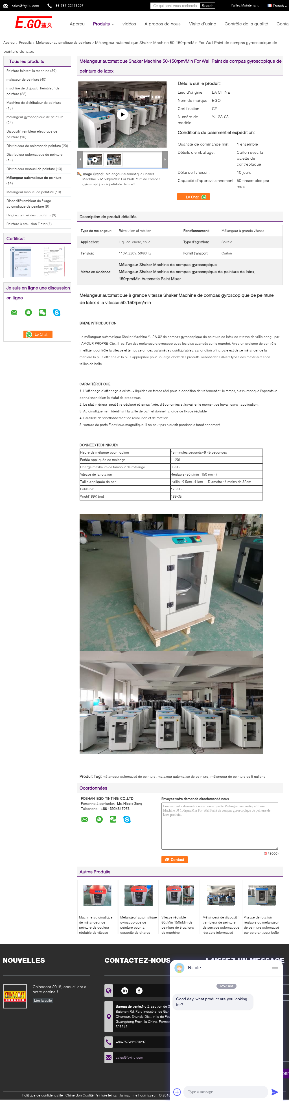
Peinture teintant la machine (27, 71)
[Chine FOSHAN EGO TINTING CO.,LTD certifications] (20, 261)
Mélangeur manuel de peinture (30, 192)
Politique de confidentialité (42, 1095)
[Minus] (275, 967)
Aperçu (77, 23)
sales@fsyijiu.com (25, 6)
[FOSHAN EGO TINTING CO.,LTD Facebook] (139, 990)
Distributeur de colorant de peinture (33, 146)
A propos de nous (162, 23)
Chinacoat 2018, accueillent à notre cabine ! (59, 989)
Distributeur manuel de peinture (30, 169)
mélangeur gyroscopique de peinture (35, 117)
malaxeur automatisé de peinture (183, 776)
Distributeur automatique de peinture (34, 154)
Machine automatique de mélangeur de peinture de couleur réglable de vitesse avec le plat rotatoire (96, 927)
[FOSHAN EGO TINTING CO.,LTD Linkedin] (124, 990)
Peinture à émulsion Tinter (26, 224)
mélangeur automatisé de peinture (129, 776)
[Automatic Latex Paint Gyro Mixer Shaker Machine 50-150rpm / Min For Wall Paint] (114, 159)
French (278, 6)
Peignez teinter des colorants (28, 215)
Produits (101, 23)
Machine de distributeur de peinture (33, 102)
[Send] (274, 1092)
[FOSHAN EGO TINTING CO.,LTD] (34, 22)
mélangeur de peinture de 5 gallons (238, 776)
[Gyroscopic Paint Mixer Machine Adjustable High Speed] (122, 114)
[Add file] (177, 1092)
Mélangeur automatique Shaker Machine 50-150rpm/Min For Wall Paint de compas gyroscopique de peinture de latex (121, 179)
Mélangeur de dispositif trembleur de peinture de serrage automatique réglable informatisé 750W (221, 927)
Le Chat (193, 197)
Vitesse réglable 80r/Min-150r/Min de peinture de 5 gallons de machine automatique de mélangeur (177, 930)
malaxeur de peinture (22, 79)
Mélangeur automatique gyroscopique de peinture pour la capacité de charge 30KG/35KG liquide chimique (138, 930)
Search (207, 6)
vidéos (129, 23)
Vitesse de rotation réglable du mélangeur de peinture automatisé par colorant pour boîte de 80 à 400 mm (261, 927)
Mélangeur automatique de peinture (63, 42)
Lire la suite (43, 1000)
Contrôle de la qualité (246, 23)
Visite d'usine (202, 23)
